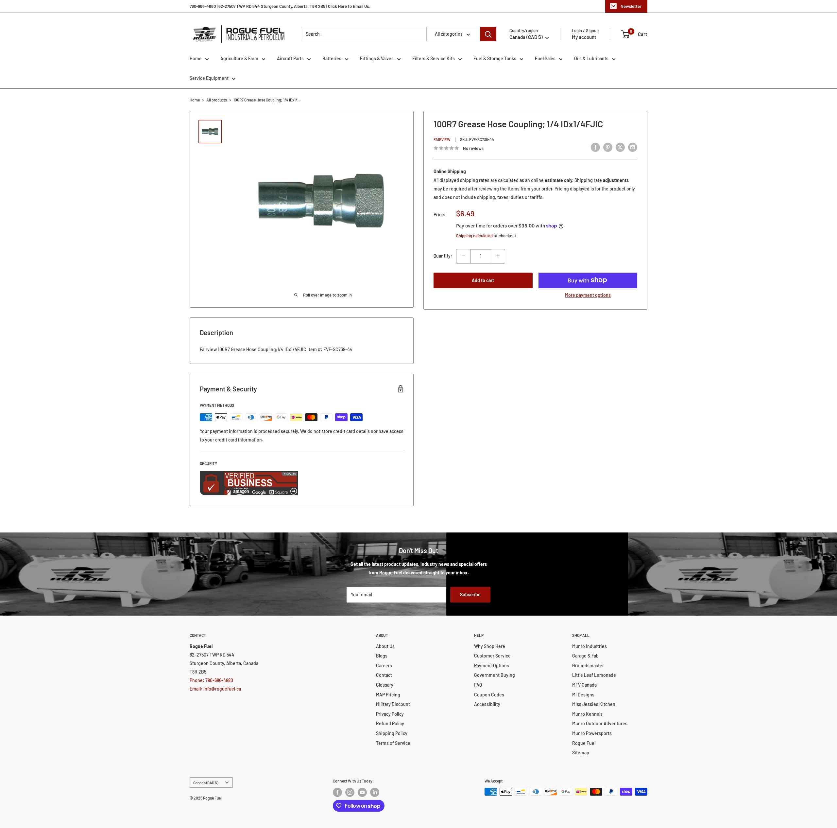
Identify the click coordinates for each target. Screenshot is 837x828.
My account (584, 37)
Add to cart (483, 280)
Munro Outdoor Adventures (599, 723)
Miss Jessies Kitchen (593, 704)
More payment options (588, 294)
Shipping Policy (391, 733)
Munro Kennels (587, 714)
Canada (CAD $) (205, 782)
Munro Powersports (592, 733)
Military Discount (393, 704)
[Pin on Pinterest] (607, 147)
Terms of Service (393, 743)
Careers (384, 665)
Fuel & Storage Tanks (494, 58)
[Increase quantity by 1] (498, 256)
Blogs (381, 655)
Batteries (331, 58)
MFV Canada (584, 685)
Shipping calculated (474, 235)
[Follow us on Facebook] (337, 792)
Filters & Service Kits (433, 58)
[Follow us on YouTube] (362, 792)
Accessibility (487, 704)
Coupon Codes (489, 694)
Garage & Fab (585, 655)
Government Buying (494, 675)
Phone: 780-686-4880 (211, 680)
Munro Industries (589, 646)
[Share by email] (632, 147)
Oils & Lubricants (591, 58)
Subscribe (470, 594)
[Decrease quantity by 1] (463, 256)
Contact (384, 675)
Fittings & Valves (377, 58)
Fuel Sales (545, 58)
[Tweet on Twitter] (620, 147)
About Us (385, 646)
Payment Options (491, 665)
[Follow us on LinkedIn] (374, 792)
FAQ (478, 685)
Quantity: (443, 256)
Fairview (442, 139)
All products (216, 100)
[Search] (488, 34)
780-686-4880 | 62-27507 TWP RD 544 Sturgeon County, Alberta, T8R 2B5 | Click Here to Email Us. (280, 6)
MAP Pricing (388, 694)
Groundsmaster (588, 665)
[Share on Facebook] (595, 147)
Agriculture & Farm (239, 58)
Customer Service (492, 655)
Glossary (384, 685)
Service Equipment (209, 78)
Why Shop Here (489, 646)
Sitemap (580, 752)
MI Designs (583, 694)
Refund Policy (390, 723)
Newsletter (631, 6)
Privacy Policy (390, 714)
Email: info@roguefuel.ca (215, 689)
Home (196, 58)
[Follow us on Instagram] (349, 792)
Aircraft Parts (290, 58)
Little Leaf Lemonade (594, 675)
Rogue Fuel (583, 743)
